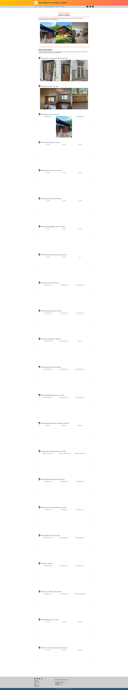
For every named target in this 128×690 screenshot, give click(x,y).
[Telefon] (39, 678)
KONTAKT (40, 6)
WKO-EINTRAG (37, 682)
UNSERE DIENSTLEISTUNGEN (49, 6)
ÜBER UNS (58, 6)
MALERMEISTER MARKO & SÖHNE (53, 3)
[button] (39, 32)
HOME (36, 6)
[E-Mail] (41, 678)
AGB (35, 683)
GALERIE (62, 6)
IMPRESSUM (36, 686)
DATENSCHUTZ (37, 684)
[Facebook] (90, 7)
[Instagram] (93, 7)
